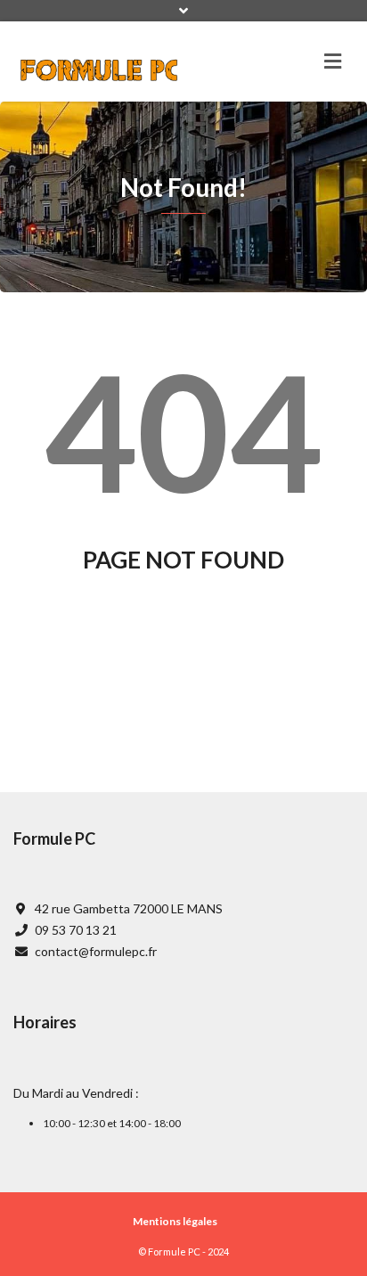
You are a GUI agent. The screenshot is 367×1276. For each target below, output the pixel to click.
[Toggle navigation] (333, 61)
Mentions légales (175, 1221)
